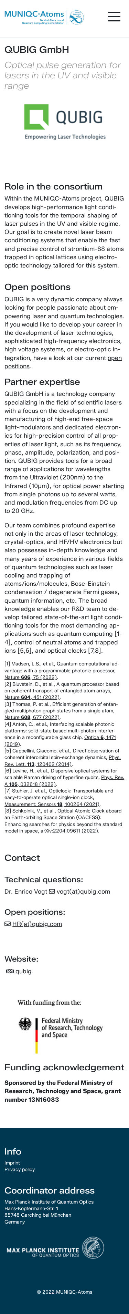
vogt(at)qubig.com (83, 891)
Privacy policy (19, 1169)
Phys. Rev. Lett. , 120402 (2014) (62, 760)
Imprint (12, 1163)
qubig (23, 971)
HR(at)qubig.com (37, 923)
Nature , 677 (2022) (32, 717)
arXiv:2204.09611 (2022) (69, 831)
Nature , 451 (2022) (32, 697)
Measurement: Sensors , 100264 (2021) (51, 804)
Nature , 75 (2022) (30, 677)
